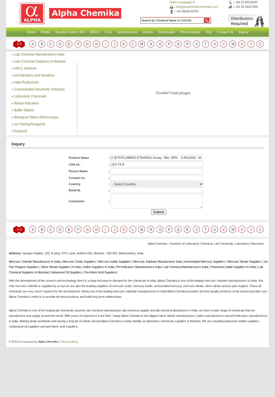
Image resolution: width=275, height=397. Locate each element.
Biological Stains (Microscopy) (36, 117)
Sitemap (65, 341)
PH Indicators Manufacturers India (139, 267)
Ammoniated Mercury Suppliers (205, 261)
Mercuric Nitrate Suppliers (244, 261)
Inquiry (243, 32)
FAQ (208, 32)
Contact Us (225, 32)
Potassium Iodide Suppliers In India (234, 267)
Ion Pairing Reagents (29, 124)
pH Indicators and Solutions (34, 75)
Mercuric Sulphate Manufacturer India (158, 261)
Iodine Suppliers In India (99, 267)
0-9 (19, 44)
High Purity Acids (26, 82)
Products (20, 131)
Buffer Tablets (24, 110)
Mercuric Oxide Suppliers (79, 261)
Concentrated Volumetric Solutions (39, 89)
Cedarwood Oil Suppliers (66, 272)
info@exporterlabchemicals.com (197, 6)
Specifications (127, 32)
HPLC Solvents (25, 68)
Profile (45, 32)
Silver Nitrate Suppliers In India (61, 267)
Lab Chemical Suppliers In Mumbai (40, 61)
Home (31, 32)
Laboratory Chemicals (30, 96)
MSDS (94, 32)
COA (108, 32)
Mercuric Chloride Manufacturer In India (35, 261)
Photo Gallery (190, 32)
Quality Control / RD (70, 32)
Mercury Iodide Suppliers (115, 261)
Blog (75, 341)
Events (148, 32)
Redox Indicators (26, 103)
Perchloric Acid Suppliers (100, 272)
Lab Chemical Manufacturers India (39, 54)
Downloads (166, 32)
